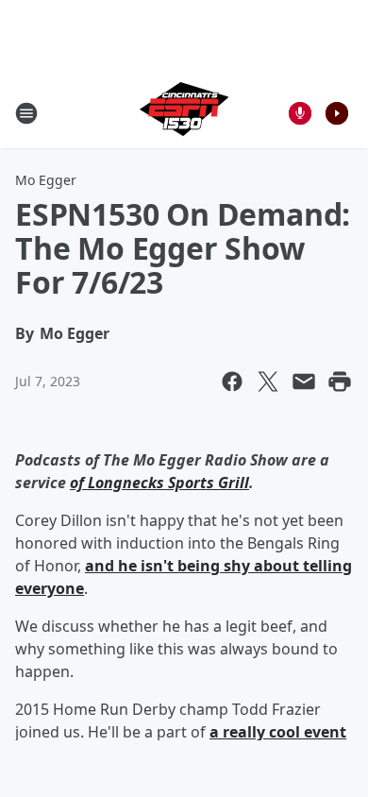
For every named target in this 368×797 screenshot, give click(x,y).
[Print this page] (339, 381)
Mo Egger (45, 180)
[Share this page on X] (268, 381)
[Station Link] (184, 113)
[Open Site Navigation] (26, 113)
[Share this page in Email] (304, 381)
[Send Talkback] (300, 113)
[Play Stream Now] (337, 113)
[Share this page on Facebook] (232, 381)
